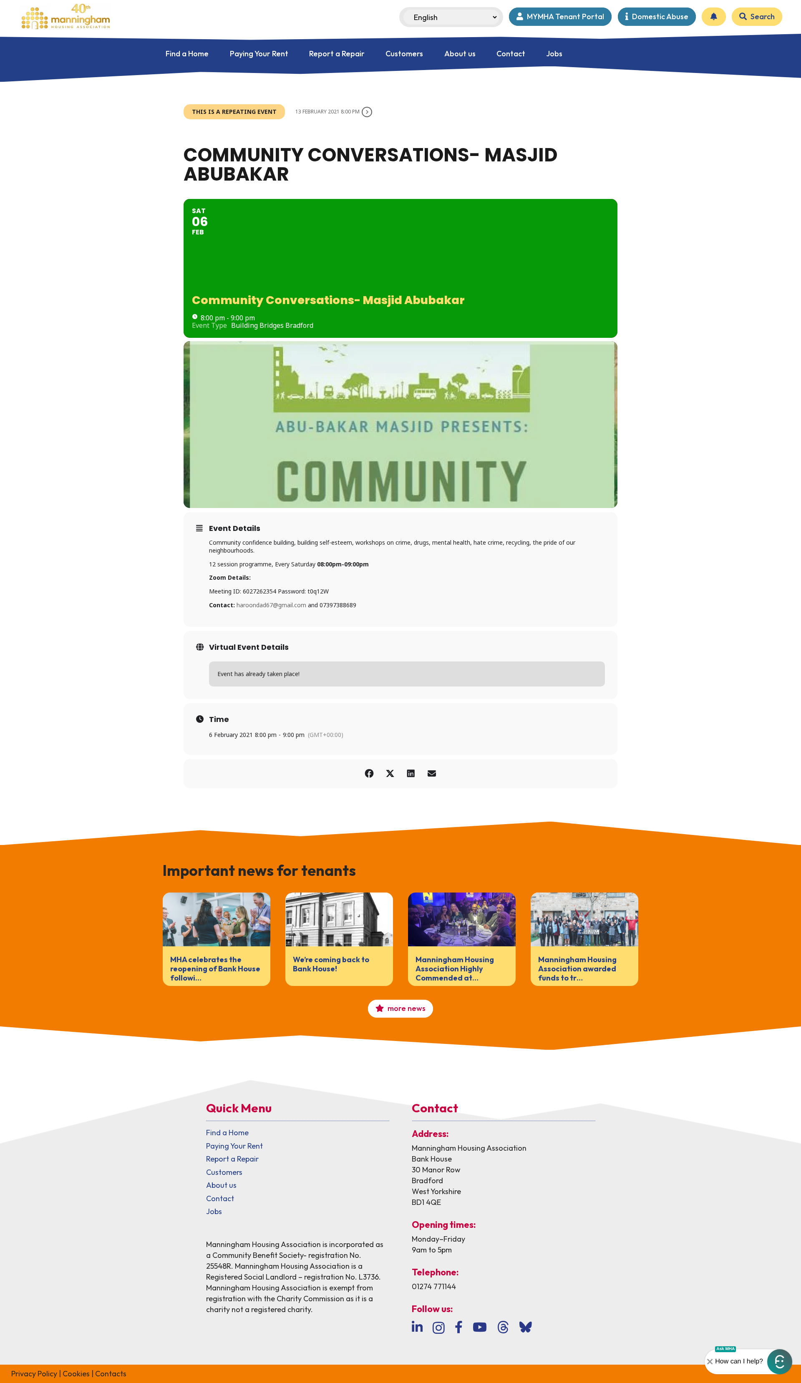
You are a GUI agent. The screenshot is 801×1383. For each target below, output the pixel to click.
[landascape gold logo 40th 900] (65, 16)
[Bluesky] (525, 1327)
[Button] (714, 16)
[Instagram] (439, 1328)
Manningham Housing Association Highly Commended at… (455, 968)
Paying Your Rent (234, 1146)
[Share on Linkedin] (410, 773)
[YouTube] (480, 1327)
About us (221, 1185)
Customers (224, 1172)
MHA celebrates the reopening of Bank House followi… (215, 968)
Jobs (214, 1211)
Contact (220, 1198)
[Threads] (503, 1327)
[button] (779, 1361)
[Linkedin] (417, 1327)
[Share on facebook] (369, 773)
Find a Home (227, 1132)
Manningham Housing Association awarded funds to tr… (577, 968)
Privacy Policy (34, 1373)
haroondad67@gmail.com (271, 605)
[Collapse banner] (710, 1361)
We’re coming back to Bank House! (331, 964)
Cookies (76, 1373)
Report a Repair (232, 1159)
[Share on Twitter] (390, 773)
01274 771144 (434, 1286)
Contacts (110, 1373)
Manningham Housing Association (469, 1148)
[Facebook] (459, 1327)
